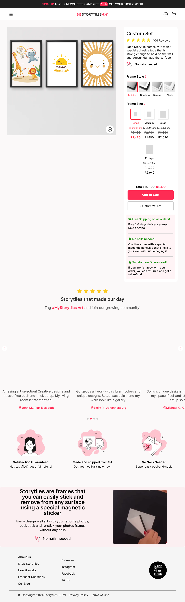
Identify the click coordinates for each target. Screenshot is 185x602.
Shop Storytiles (28, 563)
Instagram (68, 567)
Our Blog (24, 583)
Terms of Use (100, 595)
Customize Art (150, 206)
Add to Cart (150, 195)
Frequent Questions (31, 577)
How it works (27, 570)
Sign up (48, 4)
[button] (4, 348)
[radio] (128, 40)
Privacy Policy (78, 595)
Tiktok (65, 580)
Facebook (68, 573)
